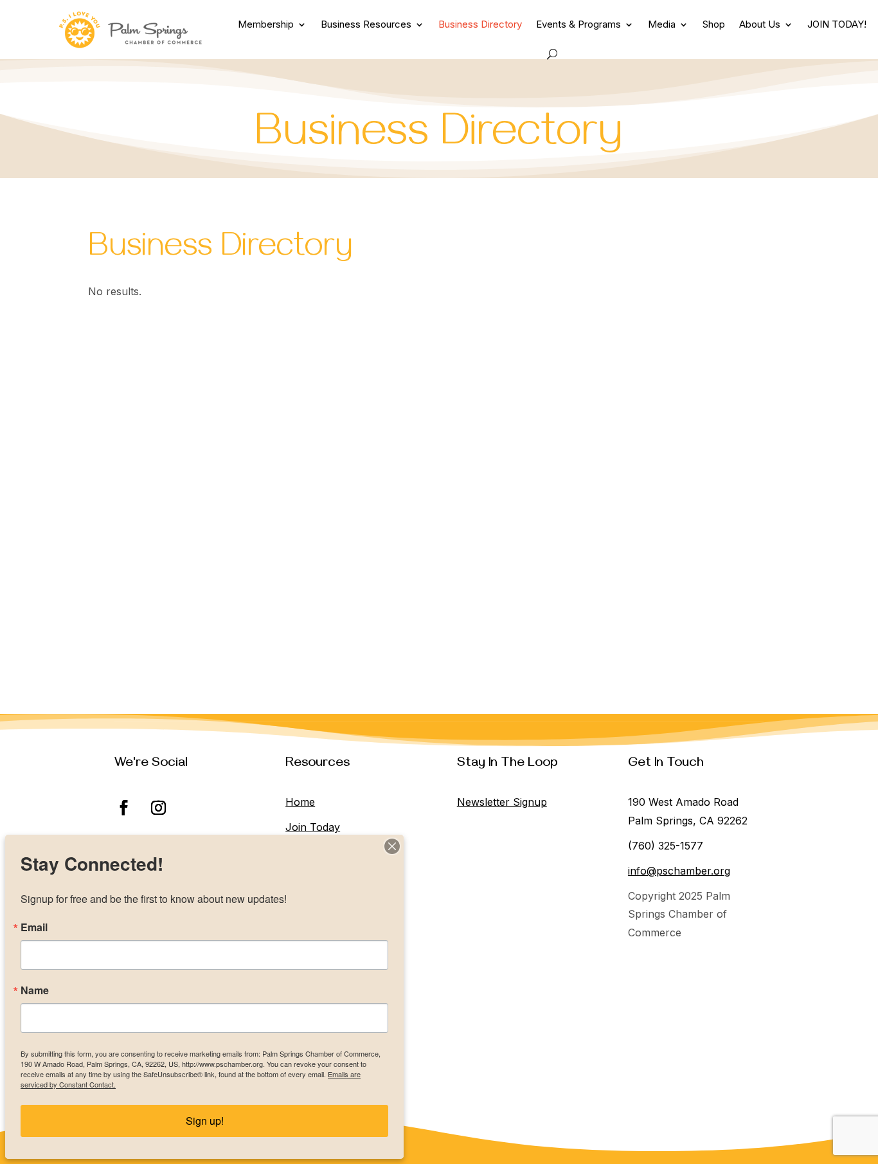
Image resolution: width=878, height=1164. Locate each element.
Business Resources (366, 24)
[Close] (392, 846)
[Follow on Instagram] (159, 808)
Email (34, 927)
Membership (266, 24)
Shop (714, 24)
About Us (759, 24)
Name (35, 990)
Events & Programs (578, 24)
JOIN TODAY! (836, 24)
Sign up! (205, 1120)
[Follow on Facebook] (124, 808)
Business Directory (480, 24)
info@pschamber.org (679, 870)
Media (662, 24)
